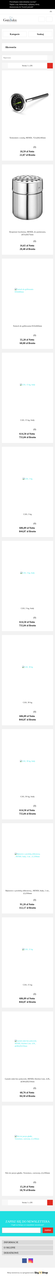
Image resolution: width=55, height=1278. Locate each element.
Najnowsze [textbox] (7, 58)
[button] (27, 1242)
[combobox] (27, 57)
